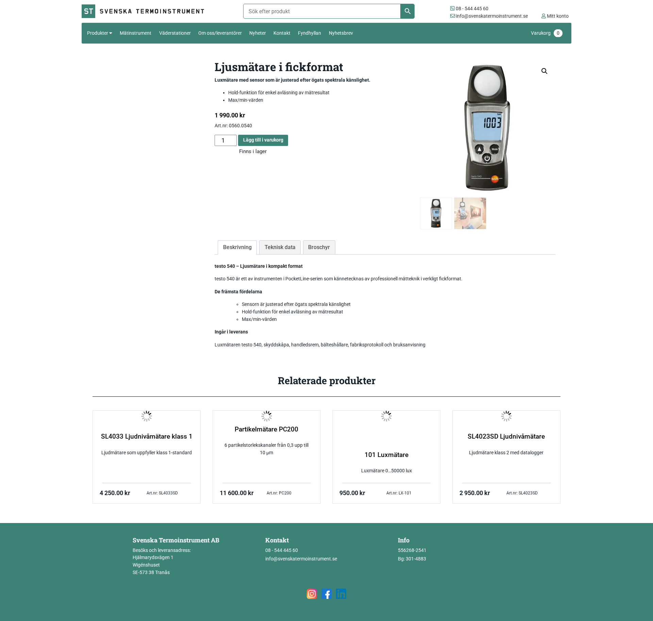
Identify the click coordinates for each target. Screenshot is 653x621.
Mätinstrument (135, 33)
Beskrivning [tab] (237, 247)
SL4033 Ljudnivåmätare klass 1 (146, 436)
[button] (544, 71)
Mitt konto (557, 16)
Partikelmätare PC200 (266, 429)
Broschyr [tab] (319, 247)
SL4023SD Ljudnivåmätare (506, 436)
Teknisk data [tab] (280, 247)
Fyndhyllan (309, 33)
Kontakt (281, 33)
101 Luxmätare (386, 455)
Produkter (97, 33)
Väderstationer (175, 33)
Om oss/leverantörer (220, 33)
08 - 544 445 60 (471, 9)
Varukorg (545, 33)
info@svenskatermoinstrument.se (491, 16)
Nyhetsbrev (341, 33)
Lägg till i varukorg (263, 140)
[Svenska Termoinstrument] (146, 11)
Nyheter (257, 33)
